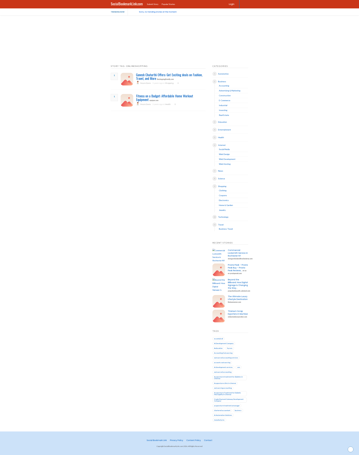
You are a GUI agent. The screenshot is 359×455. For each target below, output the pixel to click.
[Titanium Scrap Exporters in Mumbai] (218, 316)
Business (222, 81)
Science (221, 178)
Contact (208, 440)
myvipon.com (153, 100)
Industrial (223, 105)
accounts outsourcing (222, 362)
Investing (223, 110)
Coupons (223, 195)
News (220, 171)
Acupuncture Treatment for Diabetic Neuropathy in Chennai (227, 393)
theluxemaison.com (234, 302)
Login (231, 4)
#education (218, 348)
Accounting (224, 85)
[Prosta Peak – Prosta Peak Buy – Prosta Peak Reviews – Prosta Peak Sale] (218, 270)
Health (168, 104)
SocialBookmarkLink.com (127, 3)
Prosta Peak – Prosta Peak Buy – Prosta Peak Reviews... (238, 268)
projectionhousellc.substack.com (239, 291)
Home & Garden (226, 205)
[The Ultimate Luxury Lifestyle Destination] (218, 301)
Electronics (224, 200)
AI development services (223, 367)
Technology (223, 217)
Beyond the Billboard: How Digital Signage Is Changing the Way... (238, 283)
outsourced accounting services (226, 358)
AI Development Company (223, 343)
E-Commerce (224, 100)
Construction (225, 95)
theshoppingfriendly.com (165, 79)
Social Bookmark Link (157, 440)
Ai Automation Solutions (223, 415)
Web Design (224, 154)
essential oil (218, 339)
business (238, 410)
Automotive (223, 74)
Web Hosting (225, 164)
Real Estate (224, 115)
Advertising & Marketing (229, 90)
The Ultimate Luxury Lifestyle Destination (238, 298)
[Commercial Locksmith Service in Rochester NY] (218, 255)
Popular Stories (168, 4)
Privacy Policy (176, 440)
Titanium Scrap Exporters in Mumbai (238, 312)
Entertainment (224, 129)
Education (222, 122)
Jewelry (222, 210)
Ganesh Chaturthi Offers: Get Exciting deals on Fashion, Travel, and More (169, 76)
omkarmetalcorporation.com (237, 316)
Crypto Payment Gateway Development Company (228, 400)
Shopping (169, 83)
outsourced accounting (222, 372)
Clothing (222, 190)
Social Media (224, 149)
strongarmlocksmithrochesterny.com (240, 258)
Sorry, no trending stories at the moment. (158, 12)
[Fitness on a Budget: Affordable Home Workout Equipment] (127, 100)
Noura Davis (145, 83)
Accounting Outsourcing (223, 353)
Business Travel (226, 229)
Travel (221, 224)
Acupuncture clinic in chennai (225, 383)
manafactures (219, 420)
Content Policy (193, 440)
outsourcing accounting (223, 388)
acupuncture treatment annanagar (227, 406)
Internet (222, 145)
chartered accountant (222, 410)
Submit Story (152, 4)
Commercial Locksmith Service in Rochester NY (238, 253)
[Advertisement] (179, 36)
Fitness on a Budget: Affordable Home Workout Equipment (164, 97)
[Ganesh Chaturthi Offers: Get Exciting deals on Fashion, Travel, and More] (127, 79)
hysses (229, 348)
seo (238, 367)
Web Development (227, 159)
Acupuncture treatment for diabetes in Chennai (228, 377)
